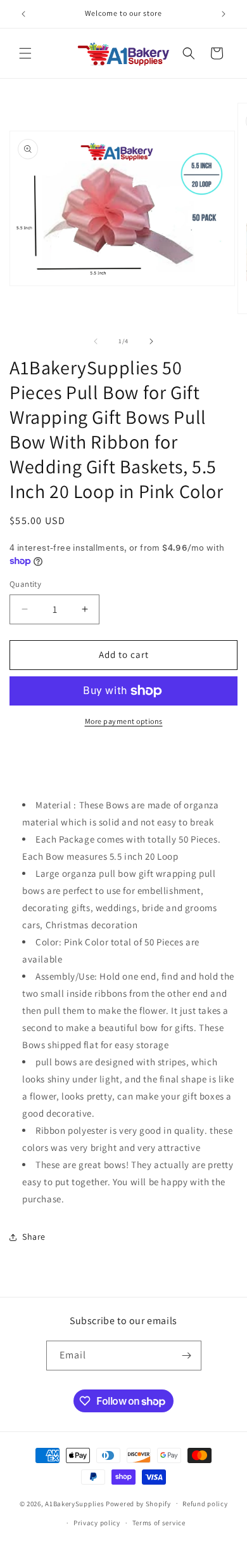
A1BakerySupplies (74, 1503)
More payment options (124, 721)
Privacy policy (96, 1522)
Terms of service (159, 1522)
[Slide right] (151, 341)
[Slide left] (96, 341)
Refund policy (204, 1503)
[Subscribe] (187, 1355)
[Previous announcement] (23, 14)
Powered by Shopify (138, 1503)
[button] (25, 53)
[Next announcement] (224, 14)
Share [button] (34, 1236)
